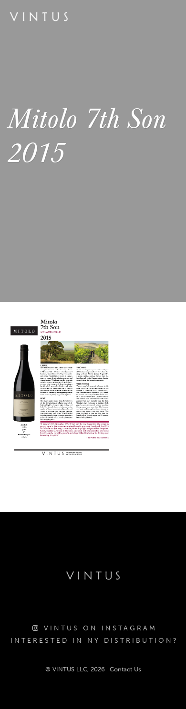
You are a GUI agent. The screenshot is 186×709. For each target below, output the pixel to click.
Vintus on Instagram (98, 628)
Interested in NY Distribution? (94, 640)
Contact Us (125, 669)
